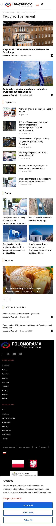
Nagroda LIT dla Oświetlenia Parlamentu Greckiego (26, 51)
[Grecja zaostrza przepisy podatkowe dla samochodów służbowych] (9, 182)
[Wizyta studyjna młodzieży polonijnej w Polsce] (9, 112)
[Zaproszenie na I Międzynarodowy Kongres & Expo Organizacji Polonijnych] (9, 142)
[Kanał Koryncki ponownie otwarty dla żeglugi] (41, 206)
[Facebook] (2, 354)
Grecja (6, 45)
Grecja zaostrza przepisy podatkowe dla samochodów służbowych (14, 221)
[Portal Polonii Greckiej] (18, 4)
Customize (28, 512)
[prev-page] (4, 299)
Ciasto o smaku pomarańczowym (23, 288)
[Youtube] (14, 354)
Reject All (28, 520)
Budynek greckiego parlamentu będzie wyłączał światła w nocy (25, 90)
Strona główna (8, 12)
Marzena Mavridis (10, 55)
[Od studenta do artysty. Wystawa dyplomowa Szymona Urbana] (9, 169)
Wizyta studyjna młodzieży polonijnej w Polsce (21, 314)
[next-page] (8, 299)
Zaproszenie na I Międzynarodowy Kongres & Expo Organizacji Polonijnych (33, 141)
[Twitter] (8, 354)
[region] (28, 501)
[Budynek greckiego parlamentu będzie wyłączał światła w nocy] (28, 73)
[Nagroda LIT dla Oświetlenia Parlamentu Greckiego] (28, 33)
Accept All (28, 505)
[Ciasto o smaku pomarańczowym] (28, 280)
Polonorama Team (12, 292)
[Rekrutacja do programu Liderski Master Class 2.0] (9, 156)
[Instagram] (20, 354)
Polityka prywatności (12, 498)
